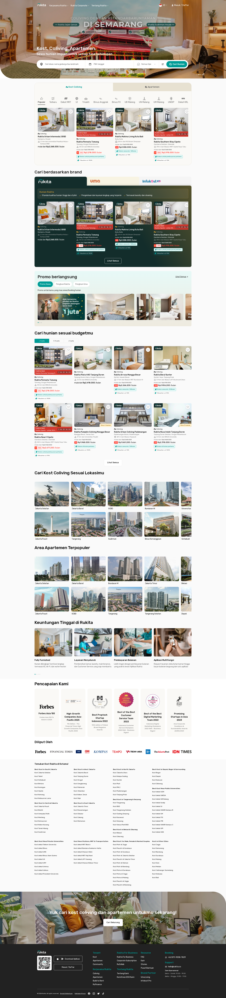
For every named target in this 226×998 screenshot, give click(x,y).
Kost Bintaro (39, 784)
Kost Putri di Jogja (120, 844)
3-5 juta (56, 341)
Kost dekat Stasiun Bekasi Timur (86, 863)
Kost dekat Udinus (41, 870)
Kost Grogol (78, 780)
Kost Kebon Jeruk (80, 795)
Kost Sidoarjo (157, 874)
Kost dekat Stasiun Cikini (83, 852)
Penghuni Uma (81, 284)
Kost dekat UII (40, 859)
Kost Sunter (117, 780)
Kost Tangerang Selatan (122, 810)
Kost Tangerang (119, 803)
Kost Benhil (39, 810)
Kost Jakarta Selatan (42, 773)
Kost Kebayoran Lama (43, 798)
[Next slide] (188, 306)
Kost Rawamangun (81, 810)
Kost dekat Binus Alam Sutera (46, 855)
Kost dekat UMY (40, 863)
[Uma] (113, 182)
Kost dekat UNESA (159, 795)
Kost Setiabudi (40, 780)
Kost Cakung (78, 817)
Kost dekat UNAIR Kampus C (162, 825)
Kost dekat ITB (157, 821)
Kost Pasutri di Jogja (121, 881)
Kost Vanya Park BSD (121, 825)
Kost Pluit (116, 784)
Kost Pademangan (120, 791)
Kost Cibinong (157, 784)
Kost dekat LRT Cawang (83, 859)
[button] (180, 5)
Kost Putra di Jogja (120, 874)
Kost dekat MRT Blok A (82, 844)
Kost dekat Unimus (42, 866)
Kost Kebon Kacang (42, 825)
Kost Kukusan (157, 780)
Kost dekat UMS (40, 852)
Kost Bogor (156, 773)
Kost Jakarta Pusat (42, 806)
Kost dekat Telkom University (45, 844)
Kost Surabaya (157, 855)
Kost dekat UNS (158, 832)
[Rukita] (61, 182)
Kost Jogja (156, 844)
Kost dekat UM (157, 814)
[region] (113, 307)
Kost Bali (155, 877)
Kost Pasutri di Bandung (122, 885)
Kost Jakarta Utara (120, 773)
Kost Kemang (39, 795)
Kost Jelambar (79, 791)
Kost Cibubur (78, 814)
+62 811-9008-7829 (177, 957)
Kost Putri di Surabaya (121, 852)
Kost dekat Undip (158, 803)
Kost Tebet (39, 776)
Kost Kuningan (40, 787)
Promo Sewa (45, 284)
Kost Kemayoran (41, 821)
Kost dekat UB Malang (160, 799)
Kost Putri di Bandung (121, 866)
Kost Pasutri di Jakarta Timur (124, 859)
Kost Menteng (40, 817)
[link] (68, 959)
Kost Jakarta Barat (81, 773)
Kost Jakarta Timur (81, 806)
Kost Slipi (77, 798)
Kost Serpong (118, 821)
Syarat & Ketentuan (66, 993)
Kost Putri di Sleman (120, 863)
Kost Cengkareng (80, 784)
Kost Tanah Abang (41, 828)
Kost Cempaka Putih (42, 814)
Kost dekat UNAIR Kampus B (162, 810)
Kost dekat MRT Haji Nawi (83, 855)
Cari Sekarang (113, 922)
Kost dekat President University (46, 874)
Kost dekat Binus (41, 848)
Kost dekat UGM (158, 792)
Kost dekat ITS (157, 817)
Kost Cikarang (118, 836)
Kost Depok (156, 776)
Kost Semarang (158, 848)
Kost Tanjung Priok (120, 795)
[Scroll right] (188, 121)
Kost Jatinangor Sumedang (162, 870)
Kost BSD (116, 806)
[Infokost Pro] (165, 182)
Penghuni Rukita (63, 284)
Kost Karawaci (118, 817)
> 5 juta (71, 341)
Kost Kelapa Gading (120, 776)
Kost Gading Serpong (121, 814)
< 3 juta (42, 341)
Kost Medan (156, 866)
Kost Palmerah (79, 787)
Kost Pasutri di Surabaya (122, 848)
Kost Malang (156, 859)
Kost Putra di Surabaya (121, 870)
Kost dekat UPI (157, 828)
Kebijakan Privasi (80, 993)
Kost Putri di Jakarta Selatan (124, 855)
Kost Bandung (157, 852)
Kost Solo (155, 863)
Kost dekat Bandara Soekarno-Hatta (87, 848)
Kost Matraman (79, 821)
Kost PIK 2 (116, 787)
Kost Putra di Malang (120, 877)
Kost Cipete (39, 791)
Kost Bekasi (117, 833)
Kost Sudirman (40, 832)
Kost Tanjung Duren (81, 776)
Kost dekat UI (157, 806)
